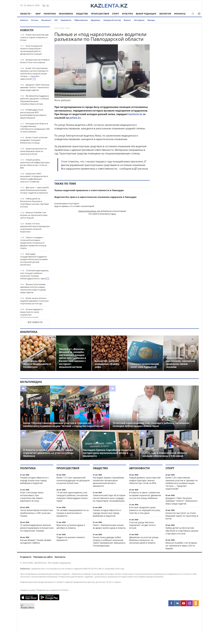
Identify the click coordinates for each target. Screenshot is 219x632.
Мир (38, 13)
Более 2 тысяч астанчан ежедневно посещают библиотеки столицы (34, 140)
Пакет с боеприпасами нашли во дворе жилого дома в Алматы (109, 526)
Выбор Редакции (146, 13)
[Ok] (196, 603)
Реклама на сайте (43, 556)
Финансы (180, 13)
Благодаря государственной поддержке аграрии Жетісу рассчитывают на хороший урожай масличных (34, 259)
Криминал (66, 20)
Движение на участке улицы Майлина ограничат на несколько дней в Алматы (144, 540)
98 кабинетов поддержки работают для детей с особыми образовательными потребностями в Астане (34, 100)
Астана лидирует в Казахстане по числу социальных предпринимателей (31, 313)
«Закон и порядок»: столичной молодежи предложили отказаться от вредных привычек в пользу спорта (33, 242)
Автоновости (139, 468)
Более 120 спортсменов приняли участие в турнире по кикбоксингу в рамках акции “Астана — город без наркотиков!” (34, 73)
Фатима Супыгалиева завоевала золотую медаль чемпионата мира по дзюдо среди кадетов (33, 288)
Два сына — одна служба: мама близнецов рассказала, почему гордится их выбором (34, 190)
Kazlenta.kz (25, 568)
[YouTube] (184, 603)
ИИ (56, 20)
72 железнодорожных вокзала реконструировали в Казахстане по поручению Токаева (36, 528)
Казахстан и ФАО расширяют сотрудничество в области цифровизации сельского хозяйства (34, 177)
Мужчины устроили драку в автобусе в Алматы (70, 526)
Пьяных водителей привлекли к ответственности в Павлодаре (89, 190)
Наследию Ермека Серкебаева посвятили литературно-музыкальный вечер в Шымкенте (108, 481)
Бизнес (127, 20)
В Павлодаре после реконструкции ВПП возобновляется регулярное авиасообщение (33, 113)
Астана (34, 20)
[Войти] (199, 14)
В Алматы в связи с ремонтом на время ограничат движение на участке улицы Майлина (145, 495)
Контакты (60, 556)
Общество (82, 13)
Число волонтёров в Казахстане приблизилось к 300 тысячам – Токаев (36, 513)
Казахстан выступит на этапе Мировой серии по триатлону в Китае (33, 151)
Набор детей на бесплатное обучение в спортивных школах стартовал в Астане (34, 202)
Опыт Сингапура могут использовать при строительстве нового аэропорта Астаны (32, 496)
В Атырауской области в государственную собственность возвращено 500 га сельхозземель (34, 127)
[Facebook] (171, 603)
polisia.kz (75, 117)
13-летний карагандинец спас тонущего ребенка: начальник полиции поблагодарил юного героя (34, 274)
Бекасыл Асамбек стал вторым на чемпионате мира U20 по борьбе (33, 215)
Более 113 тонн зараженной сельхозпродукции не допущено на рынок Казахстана (35, 227)
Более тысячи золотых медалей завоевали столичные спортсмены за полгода (34, 301)
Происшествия (100, 13)
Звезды (151, 20)
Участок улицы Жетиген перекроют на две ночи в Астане (142, 525)
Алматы (24, 20)
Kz (47, 5)
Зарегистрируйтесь (87, 211)
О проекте (25, 556)
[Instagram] (190, 603)
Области (25, 13)
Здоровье (95, 20)
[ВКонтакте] (177, 603)
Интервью (139, 20)
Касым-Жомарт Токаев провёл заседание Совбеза (35, 541)
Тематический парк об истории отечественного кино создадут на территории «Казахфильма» (109, 498)
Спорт (115, 13)
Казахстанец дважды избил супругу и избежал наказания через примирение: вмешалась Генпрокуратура (109, 541)
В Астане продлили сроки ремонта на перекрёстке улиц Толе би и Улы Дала (144, 510)
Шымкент (46, 20)
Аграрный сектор (112, 20)
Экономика (66, 13)
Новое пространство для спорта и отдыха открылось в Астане (34, 37)
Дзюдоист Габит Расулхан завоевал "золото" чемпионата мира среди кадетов (34, 87)
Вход (113, 213)
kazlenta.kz (135, 114)
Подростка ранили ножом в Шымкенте (70, 539)
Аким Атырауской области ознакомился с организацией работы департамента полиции (31, 50)
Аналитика (28, 332)
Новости (27, 30)
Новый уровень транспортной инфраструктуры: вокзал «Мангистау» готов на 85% (35, 163)
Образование (81, 20)
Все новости (35, 322)
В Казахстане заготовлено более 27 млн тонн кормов (35, 61)
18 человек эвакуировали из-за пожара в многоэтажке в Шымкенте (72, 513)
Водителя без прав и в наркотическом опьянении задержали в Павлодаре (95, 197)
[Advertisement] (176, 71)
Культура (127, 13)
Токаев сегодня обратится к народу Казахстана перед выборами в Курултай (34, 480)
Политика (50, 13)
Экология (165, 13)
